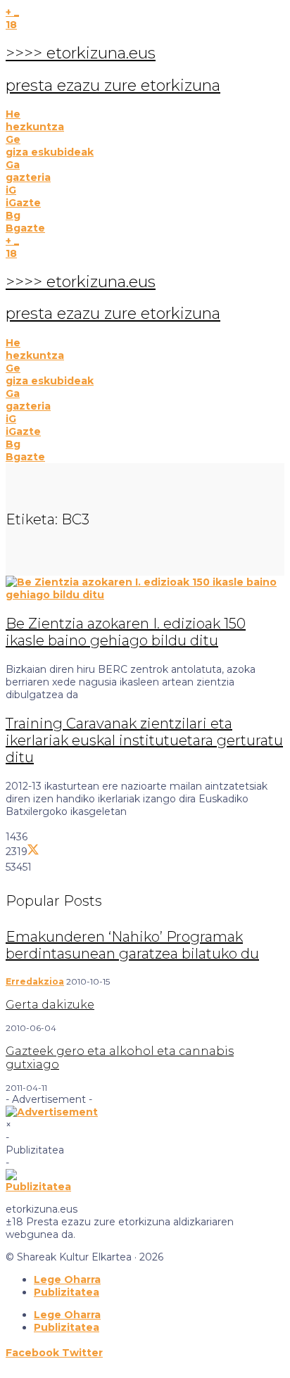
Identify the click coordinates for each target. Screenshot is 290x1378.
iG (11, 190)
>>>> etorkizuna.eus (81, 53)
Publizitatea (66, 1292)
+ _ (12, 12)
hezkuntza (35, 126)
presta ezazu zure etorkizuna (113, 85)
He (13, 114)
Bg (13, 215)
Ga (13, 164)
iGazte (23, 202)
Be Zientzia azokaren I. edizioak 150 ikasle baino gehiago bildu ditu (126, 632)
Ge (13, 139)
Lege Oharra (67, 1279)
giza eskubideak (50, 152)
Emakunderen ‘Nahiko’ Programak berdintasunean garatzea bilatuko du (132, 945)
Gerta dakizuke (50, 1004)
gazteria (28, 177)
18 (11, 24)
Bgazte (25, 228)
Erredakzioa (35, 981)
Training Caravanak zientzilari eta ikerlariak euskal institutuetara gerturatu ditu (144, 740)
